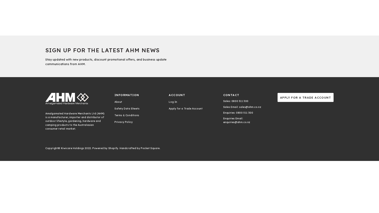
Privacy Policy (123, 122)
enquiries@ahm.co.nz (236, 122)
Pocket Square (150, 148)
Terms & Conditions (126, 115)
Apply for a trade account (305, 97)
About (118, 101)
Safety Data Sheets (127, 108)
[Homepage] (76, 99)
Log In (173, 101)
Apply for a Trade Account (186, 108)
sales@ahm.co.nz (249, 107)
